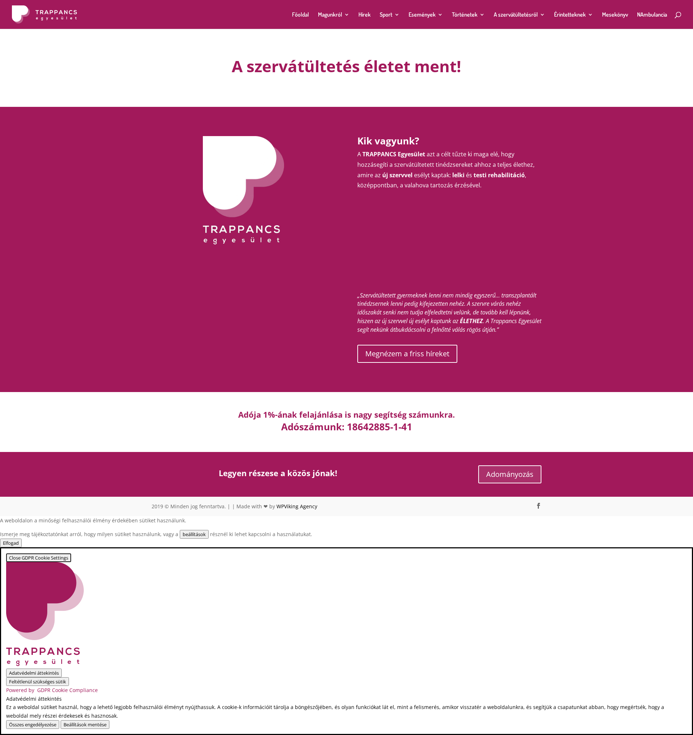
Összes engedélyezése (32, 724)
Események (422, 15)
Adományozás (509, 474)
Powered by (52, 690)
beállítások (194, 534)
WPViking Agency (296, 506)
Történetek (465, 15)
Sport (386, 15)
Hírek (364, 15)
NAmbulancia (652, 15)
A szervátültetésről (516, 15)
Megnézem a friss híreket (407, 353)
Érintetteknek (570, 15)
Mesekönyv (615, 15)
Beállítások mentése (85, 724)
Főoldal (300, 15)
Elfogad (11, 543)
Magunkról (330, 15)
